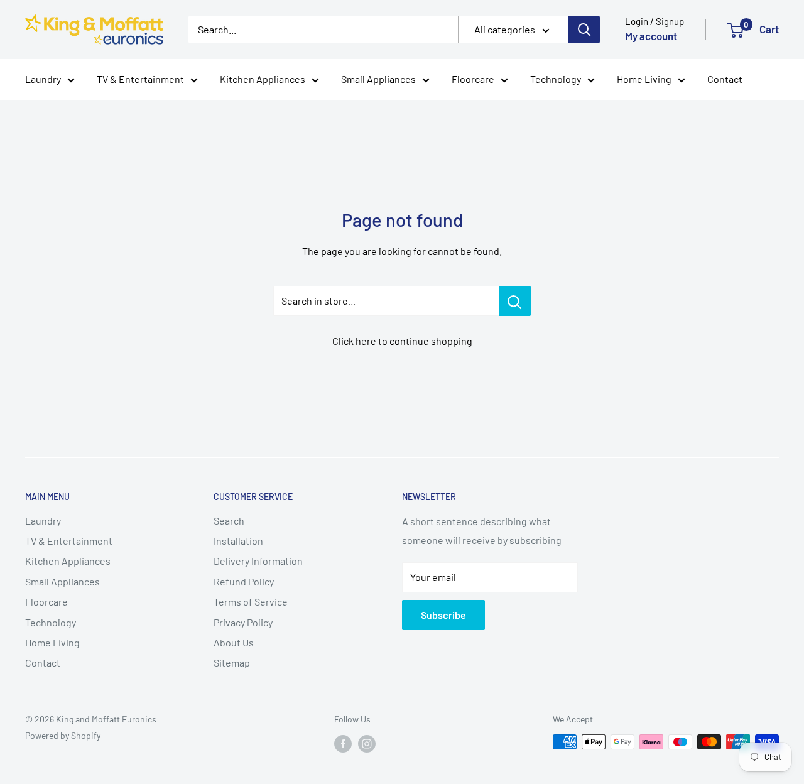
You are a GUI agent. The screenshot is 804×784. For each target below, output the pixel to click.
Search (229, 520)
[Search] (584, 29)
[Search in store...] (515, 301)
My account (651, 36)
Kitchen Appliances (262, 79)
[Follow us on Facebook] (343, 743)
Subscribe (443, 615)
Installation (238, 541)
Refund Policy (244, 581)
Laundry (43, 79)
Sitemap (232, 662)
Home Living (644, 79)
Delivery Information (258, 561)
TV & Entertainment (140, 79)
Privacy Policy (243, 622)
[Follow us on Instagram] (367, 743)
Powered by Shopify (62, 735)
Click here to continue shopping (402, 341)
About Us (234, 642)
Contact (724, 79)
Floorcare (473, 79)
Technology (555, 79)
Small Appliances (378, 79)
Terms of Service (251, 601)
